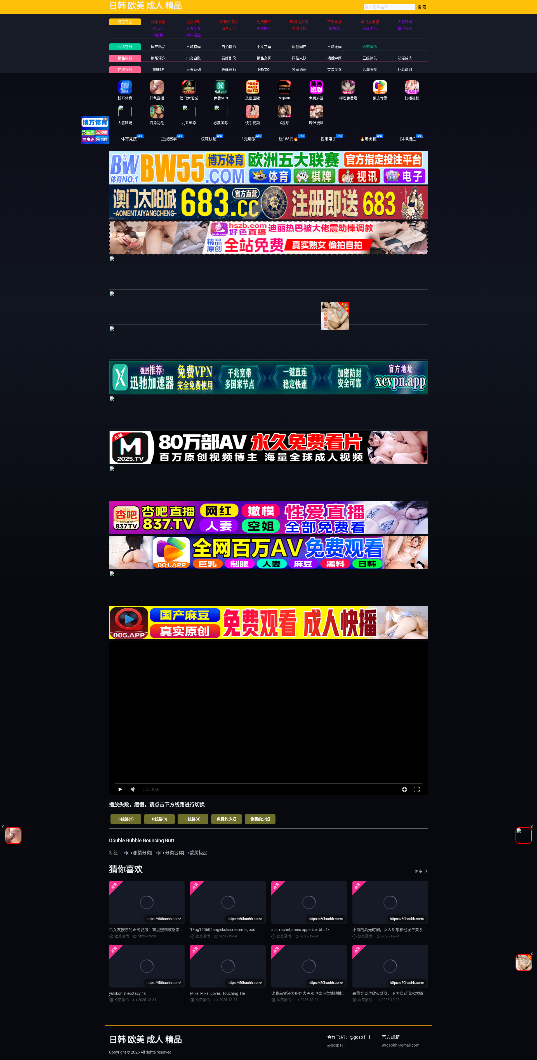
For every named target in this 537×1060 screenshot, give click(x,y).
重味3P (158, 69)
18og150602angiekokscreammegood (222, 929)
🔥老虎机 (368, 139)
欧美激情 (369, 47)
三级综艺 (369, 58)
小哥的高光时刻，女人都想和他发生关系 (387, 929)
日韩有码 (193, 47)
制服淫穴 (158, 58)
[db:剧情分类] (139, 852)
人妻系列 (193, 69)
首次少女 (334, 69)
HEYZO (264, 69)
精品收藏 (125, 58)
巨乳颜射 (405, 69)
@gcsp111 (336, 1045)
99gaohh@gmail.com (400, 1045)
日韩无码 (334, 47)
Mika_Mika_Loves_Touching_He (217, 993)
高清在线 (125, 47)
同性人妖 (299, 58)
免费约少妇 (226, 819)
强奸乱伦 (229, 58)
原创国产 (299, 47)
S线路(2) (126, 819)
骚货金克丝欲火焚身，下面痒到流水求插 (387, 993)
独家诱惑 (299, 69)
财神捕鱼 (408, 139)
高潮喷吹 (369, 69)
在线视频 (125, 69)
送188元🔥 (288, 139)
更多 (418, 871)
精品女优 (264, 58)
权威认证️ (208, 139)
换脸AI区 (335, 58)
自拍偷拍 (229, 47)
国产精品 (158, 47)
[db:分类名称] (171, 852)
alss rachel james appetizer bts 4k (300, 929)
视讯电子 (328, 139)
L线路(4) (193, 819)
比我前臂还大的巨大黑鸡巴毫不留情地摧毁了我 (312, 993)
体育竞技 (129, 139)
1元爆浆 (249, 139)
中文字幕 (264, 47)
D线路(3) (159, 819)
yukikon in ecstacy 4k (127, 993)
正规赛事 (169, 139)
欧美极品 (199, 852)
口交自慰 (193, 58)
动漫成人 (405, 58)
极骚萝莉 (229, 69)
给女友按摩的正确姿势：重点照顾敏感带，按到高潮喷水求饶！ (164, 929)
